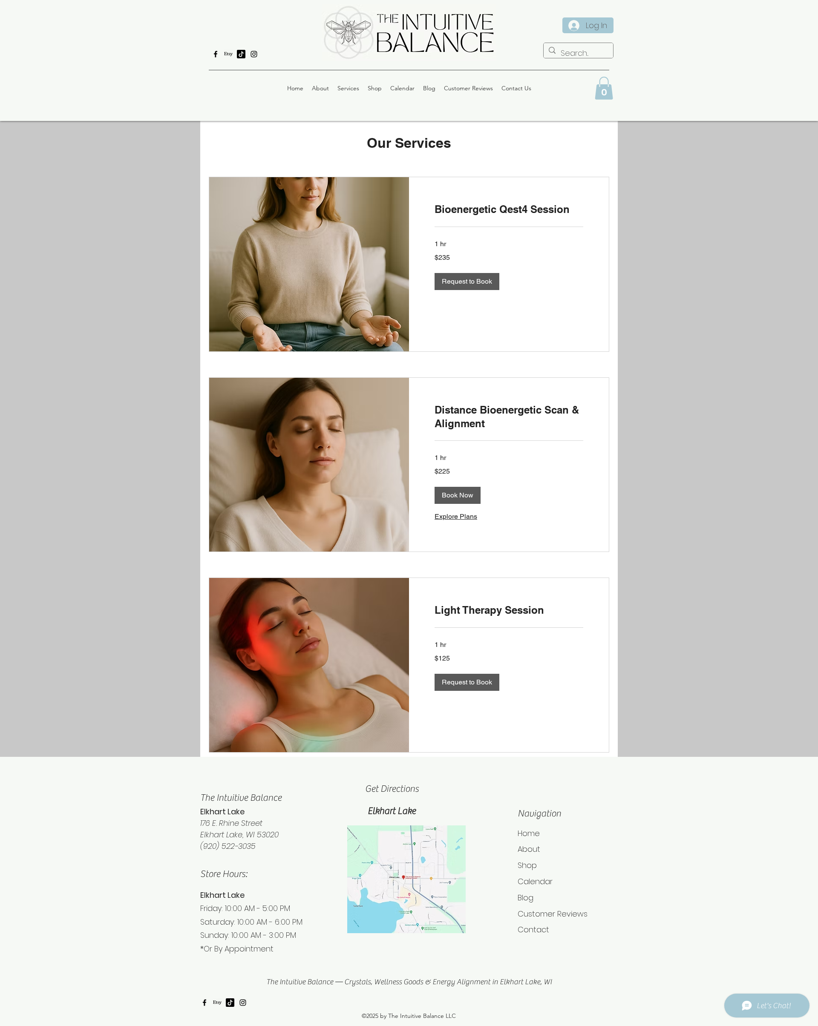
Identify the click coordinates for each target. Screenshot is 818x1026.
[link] (509, 209)
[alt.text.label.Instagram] (254, 54)
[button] (604, 88)
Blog (525, 897)
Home (529, 833)
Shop (527, 865)
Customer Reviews (553, 913)
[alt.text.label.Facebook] (215, 54)
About (529, 849)
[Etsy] (228, 54)
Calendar (535, 881)
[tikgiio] (241, 54)
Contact (533, 929)
